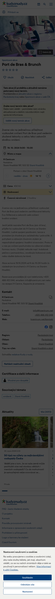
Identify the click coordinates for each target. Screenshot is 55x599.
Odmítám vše (27, 584)
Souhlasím (27, 577)
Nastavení (27, 591)
